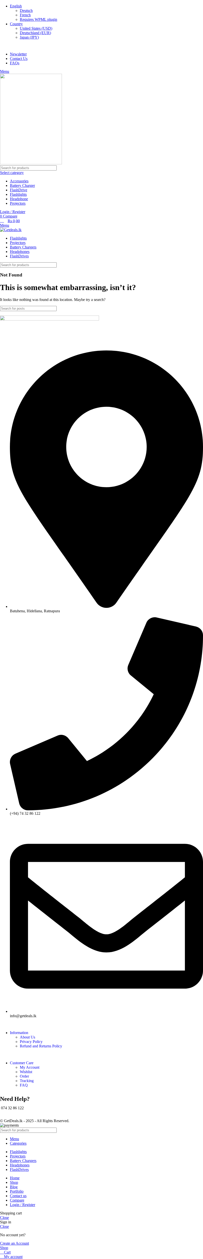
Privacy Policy (31, 1041)
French (25, 15)
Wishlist (26, 1072)
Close (4, 1217)
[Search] (197, 185)
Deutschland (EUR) (35, 33)
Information (19, 1033)
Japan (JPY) (29, 37)
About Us (27, 1037)
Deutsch (26, 10)
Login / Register (22, 1205)
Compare (17, 1200)
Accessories (19, 181)
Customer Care (21, 1063)
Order (24, 1076)
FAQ (24, 1085)
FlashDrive (18, 190)
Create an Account (14, 1243)
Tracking (27, 1081)
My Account (29, 1067)
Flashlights (18, 194)
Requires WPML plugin (38, 19)
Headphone (19, 199)
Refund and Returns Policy (41, 1046)
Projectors (17, 203)
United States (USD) (36, 28)
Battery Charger (22, 185)
